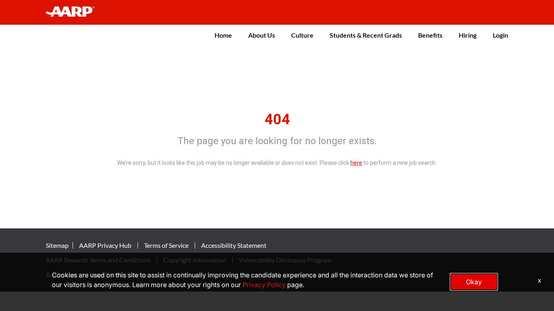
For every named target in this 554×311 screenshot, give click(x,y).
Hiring (468, 35)
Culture (302, 35)
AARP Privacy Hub (105, 245)
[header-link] (74, 12)
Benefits (430, 35)
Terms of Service (166, 245)
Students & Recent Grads (366, 35)
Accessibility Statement (233, 245)
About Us (261, 35)
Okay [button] (474, 282)
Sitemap (57, 245)
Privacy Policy (264, 285)
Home (223, 35)
